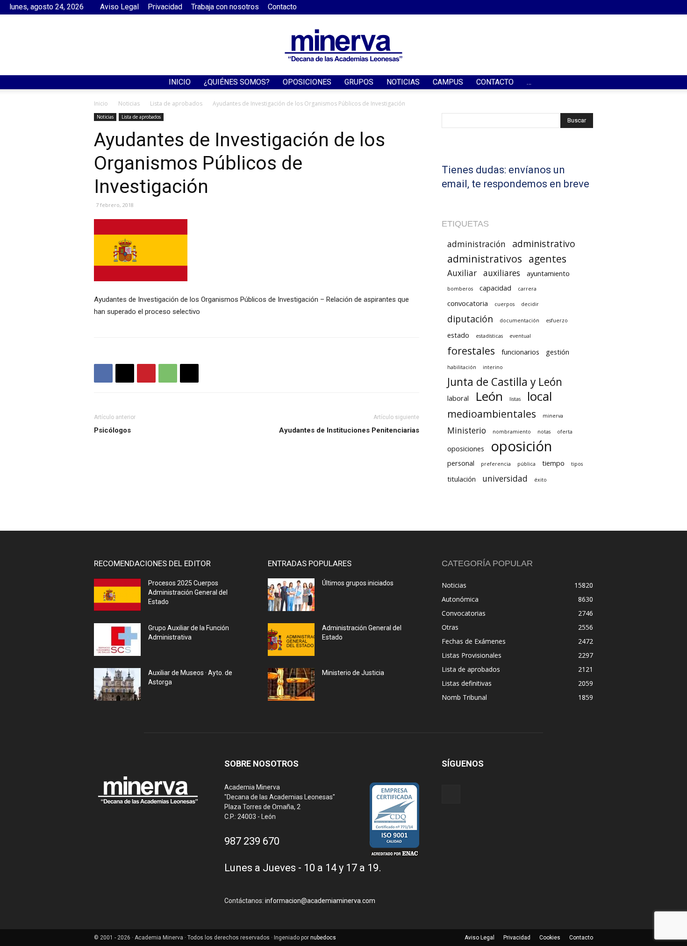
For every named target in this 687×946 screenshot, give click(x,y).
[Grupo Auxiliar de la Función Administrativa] (117, 639)
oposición (521, 446)
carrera (527, 288)
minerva (553, 416)
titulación (461, 479)
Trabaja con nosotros (225, 6)
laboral (458, 398)
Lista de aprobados (176, 103)
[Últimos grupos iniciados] (291, 594)
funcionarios (520, 351)
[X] (124, 373)
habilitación (461, 367)
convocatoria (467, 303)
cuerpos (504, 304)
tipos (577, 464)
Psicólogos (112, 430)
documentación (519, 320)
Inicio (180, 82)
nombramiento (512, 431)
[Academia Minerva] (343, 45)
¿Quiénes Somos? (237, 82)
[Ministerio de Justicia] (291, 684)
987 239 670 (251, 841)
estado (458, 335)
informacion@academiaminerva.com (320, 900)
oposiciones (465, 448)
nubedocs (323, 937)
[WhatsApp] (167, 373)
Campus (448, 82)
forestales (471, 351)
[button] (676, 82)
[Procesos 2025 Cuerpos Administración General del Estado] (117, 594)
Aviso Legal (119, 6)
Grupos (358, 82)
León (489, 396)
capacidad (495, 287)
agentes (547, 258)
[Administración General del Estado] (291, 639)
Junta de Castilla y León (504, 382)
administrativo (543, 244)
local (539, 396)
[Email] (189, 373)
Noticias (403, 82)
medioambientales (491, 414)
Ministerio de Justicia (353, 672)
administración (476, 244)
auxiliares (501, 273)
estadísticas (489, 336)
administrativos (484, 258)
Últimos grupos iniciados (358, 583)
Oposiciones (307, 82)
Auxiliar (462, 273)
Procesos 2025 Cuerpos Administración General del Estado (188, 592)
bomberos (460, 288)
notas (544, 431)
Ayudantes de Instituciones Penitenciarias (349, 430)
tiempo (553, 463)
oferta (564, 431)
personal (460, 463)
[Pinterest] (146, 373)
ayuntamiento (548, 273)
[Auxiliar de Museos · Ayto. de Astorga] (117, 684)
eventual (520, 336)
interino (493, 367)
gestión (557, 351)
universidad (505, 479)
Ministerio (466, 430)
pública (526, 464)
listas (515, 399)
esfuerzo (557, 320)
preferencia (496, 464)
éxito (540, 480)
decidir (530, 304)
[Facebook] (671, 7)
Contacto (282, 6)
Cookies (549, 937)
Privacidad (165, 6)
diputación (470, 319)
